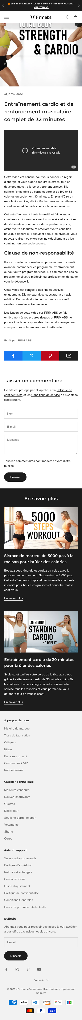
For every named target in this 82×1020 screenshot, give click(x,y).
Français (39, 980)
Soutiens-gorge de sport (20, 817)
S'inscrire (15, 956)
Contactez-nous (14, 879)
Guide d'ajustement (17, 886)
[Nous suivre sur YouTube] (39, 969)
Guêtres (9, 803)
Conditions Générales (18, 900)
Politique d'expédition (18, 865)
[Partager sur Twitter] (32, 355)
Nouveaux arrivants (17, 796)
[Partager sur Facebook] (13, 355)
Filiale (8, 749)
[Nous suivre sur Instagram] (17, 969)
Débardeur (11, 810)
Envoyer (15, 477)
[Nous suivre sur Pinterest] (28, 969)
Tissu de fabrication (17, 735)
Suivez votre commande (20, 858)
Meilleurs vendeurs (16, 790)
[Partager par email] (69, 355)
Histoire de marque (17, 728)
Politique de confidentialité (21, 893)
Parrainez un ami (15, 756)
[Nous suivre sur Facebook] (6, 969)
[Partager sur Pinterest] (50, 355)
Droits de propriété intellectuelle (25, 907)
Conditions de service (45, 395)
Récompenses (13, 770)
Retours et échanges (18, 872)
